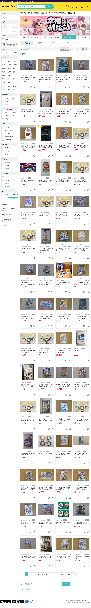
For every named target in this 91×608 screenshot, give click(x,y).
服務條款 (67, 602)
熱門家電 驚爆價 (82, 37)
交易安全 (88, 602)
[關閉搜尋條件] (24, 6)
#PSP (21, 589)
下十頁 (68, 574)
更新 (89, 600)
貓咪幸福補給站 (68, 37)
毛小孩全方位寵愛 (27, 37)
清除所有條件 (13, 199)
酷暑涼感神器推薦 (40, 37)
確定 (14, 30)
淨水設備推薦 (55, 37)
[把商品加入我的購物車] (34, 87)
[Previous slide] (21, 65)
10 (62, 574)
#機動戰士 (28, 589)
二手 (67, 43)
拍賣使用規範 (80, 602)
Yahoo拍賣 (8, 6)
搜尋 (65, 584)
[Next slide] (35, 65)
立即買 (40, 43)
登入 (69, 6)
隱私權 (73, 602)
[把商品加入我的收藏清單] (31, 87)
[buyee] (9, 44)
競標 (53, 43)
